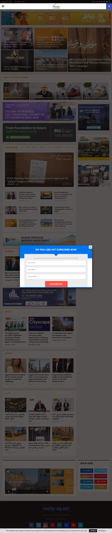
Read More (102, 530)
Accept (93, 531)
